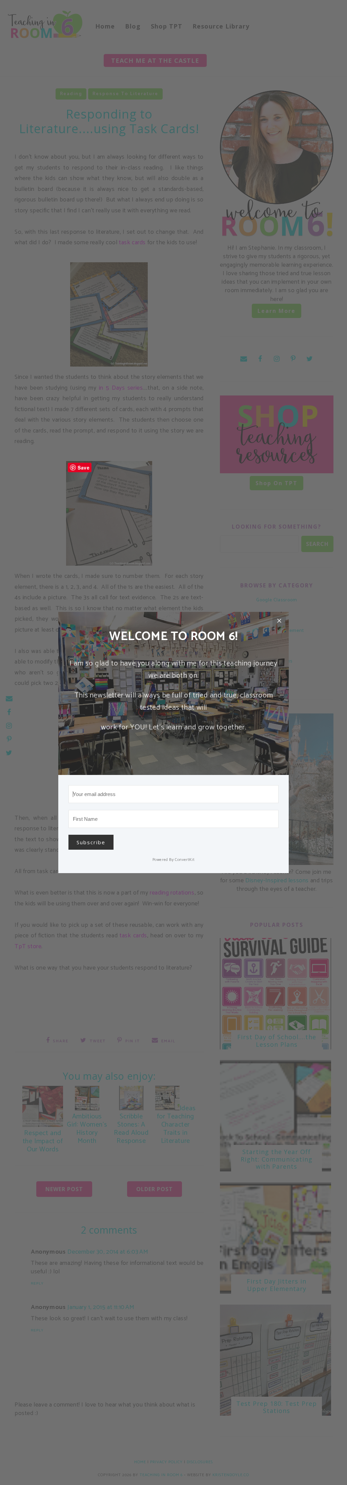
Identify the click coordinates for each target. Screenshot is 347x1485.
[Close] (279, 621)
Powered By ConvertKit (173, 859)
